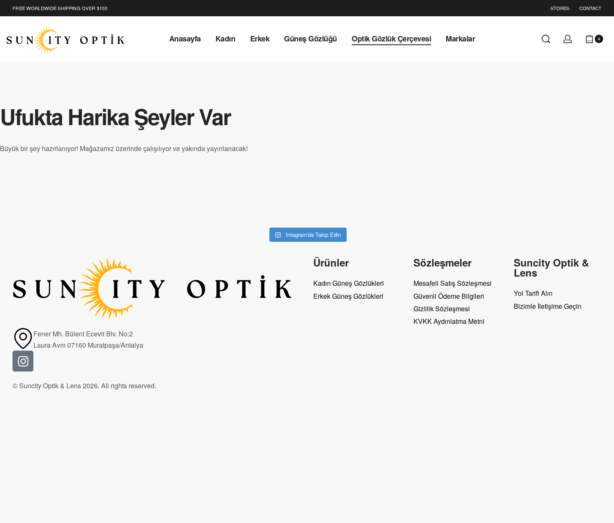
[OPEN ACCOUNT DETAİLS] (567, 39)
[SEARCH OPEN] (546, 39)
